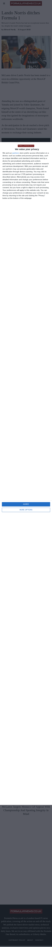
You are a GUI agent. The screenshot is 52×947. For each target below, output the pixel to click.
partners (15, 153)
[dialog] (26, 473)
